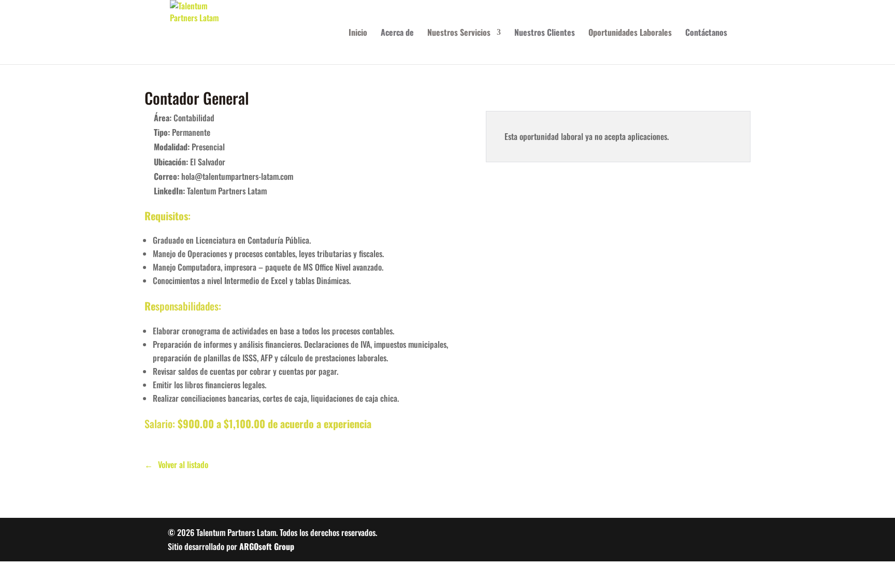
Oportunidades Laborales (630, 33)
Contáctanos (706, 33)
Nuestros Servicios (458, 33)
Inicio (358, 33)
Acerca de (397, 33)
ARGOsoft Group (266, 546)
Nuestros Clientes (544, 33)
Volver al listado (183, 464)
